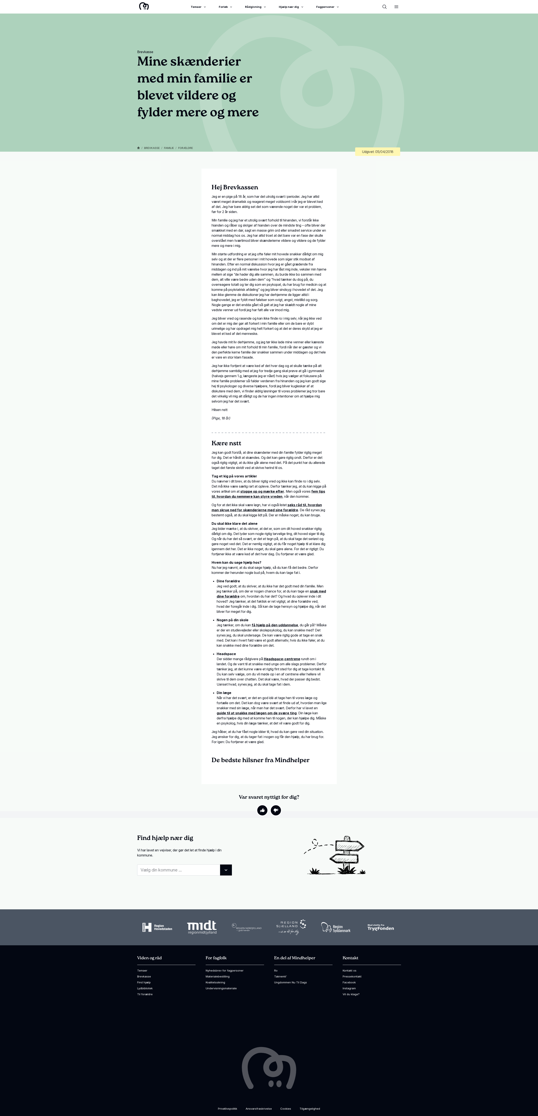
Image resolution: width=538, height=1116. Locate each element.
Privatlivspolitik (227, 1108)
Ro (276, 970)
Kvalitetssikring (215, 982)
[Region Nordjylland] (246, 927)
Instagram (349, 988)
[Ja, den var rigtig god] (262, 810)
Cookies (285, 1108)
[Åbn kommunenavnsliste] (226, 869)
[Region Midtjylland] (202, 927)
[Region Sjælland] (291, 927)
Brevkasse (152, 148)
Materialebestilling (218, 976)
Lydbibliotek (145, 988)
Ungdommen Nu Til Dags (290, 982)
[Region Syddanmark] (336, 927)
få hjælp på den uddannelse (275, 625)
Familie (169, 148)
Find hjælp (144, 982)
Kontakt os (349, 970)
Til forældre (145, 994)
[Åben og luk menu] (396, 6)
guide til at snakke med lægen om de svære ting (257, 713)
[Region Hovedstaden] (157, 927)
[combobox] (184, 869)
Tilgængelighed (310, 1108)
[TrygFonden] (381, 927)
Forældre (185, 148)
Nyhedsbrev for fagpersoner (225, 970)
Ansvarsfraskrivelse (259, 1108)
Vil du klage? (351, 994)
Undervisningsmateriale (221, 988)
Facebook (349, 982)
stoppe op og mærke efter (262, 491)
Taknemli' (280, 976)
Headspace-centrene (282, 659)
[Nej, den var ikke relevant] (276, 810)
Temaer (142, 970)
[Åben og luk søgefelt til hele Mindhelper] (384, 6)
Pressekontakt (352, 976)
